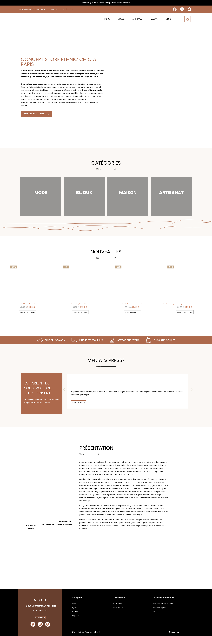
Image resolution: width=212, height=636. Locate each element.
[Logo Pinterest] (189, 9)
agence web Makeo (94, 632)
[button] (64, 389)
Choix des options (27, 312)
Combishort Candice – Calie (132, 304)
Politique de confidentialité (163, 603)
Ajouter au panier (184, 312)
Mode (107, 19)
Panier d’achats (118, 608)
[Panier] (187, 19)
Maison (154, 19)
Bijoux (121, 19)
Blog (168, 19)
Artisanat (137, 19)
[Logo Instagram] (182, 9)
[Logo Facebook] (174, 9)
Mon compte (117, 603)
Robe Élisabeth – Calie (27, 304)
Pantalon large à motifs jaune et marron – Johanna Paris (184, 304)
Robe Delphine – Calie (79, 304)
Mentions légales (159, 608)
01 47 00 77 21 (68, 9)
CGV (155, 612)
